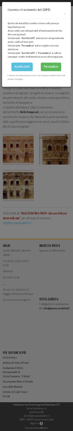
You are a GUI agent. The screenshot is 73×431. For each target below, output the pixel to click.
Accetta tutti (22, 66)
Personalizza (51, 66)
